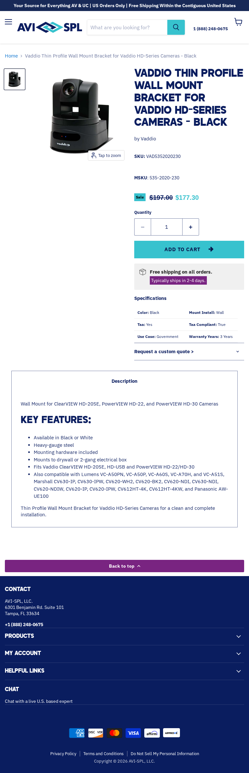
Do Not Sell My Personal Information (165, 753)
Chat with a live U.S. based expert (39, 701)
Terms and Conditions (103, 753)
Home (11, 56)
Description (124, 381)
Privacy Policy (63, 753)
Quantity (142, 212)
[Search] (176, 27)
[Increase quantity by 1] (191, 226)
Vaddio (148, 138)
